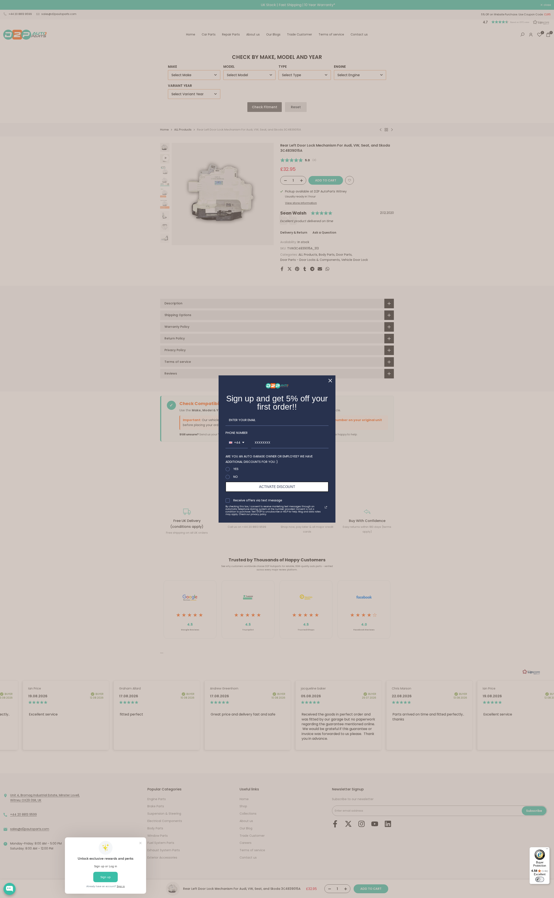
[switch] (539, 879)
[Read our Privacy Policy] (326, 507)
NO (235, 477)
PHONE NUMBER (236, 433)
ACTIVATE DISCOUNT (277, 487)
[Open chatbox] (9, 889)
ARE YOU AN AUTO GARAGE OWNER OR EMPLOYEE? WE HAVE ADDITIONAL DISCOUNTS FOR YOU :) (269, 459)
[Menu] (547, 849)
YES (235, 469)
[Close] (330, 380)
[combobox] (236, 442)
